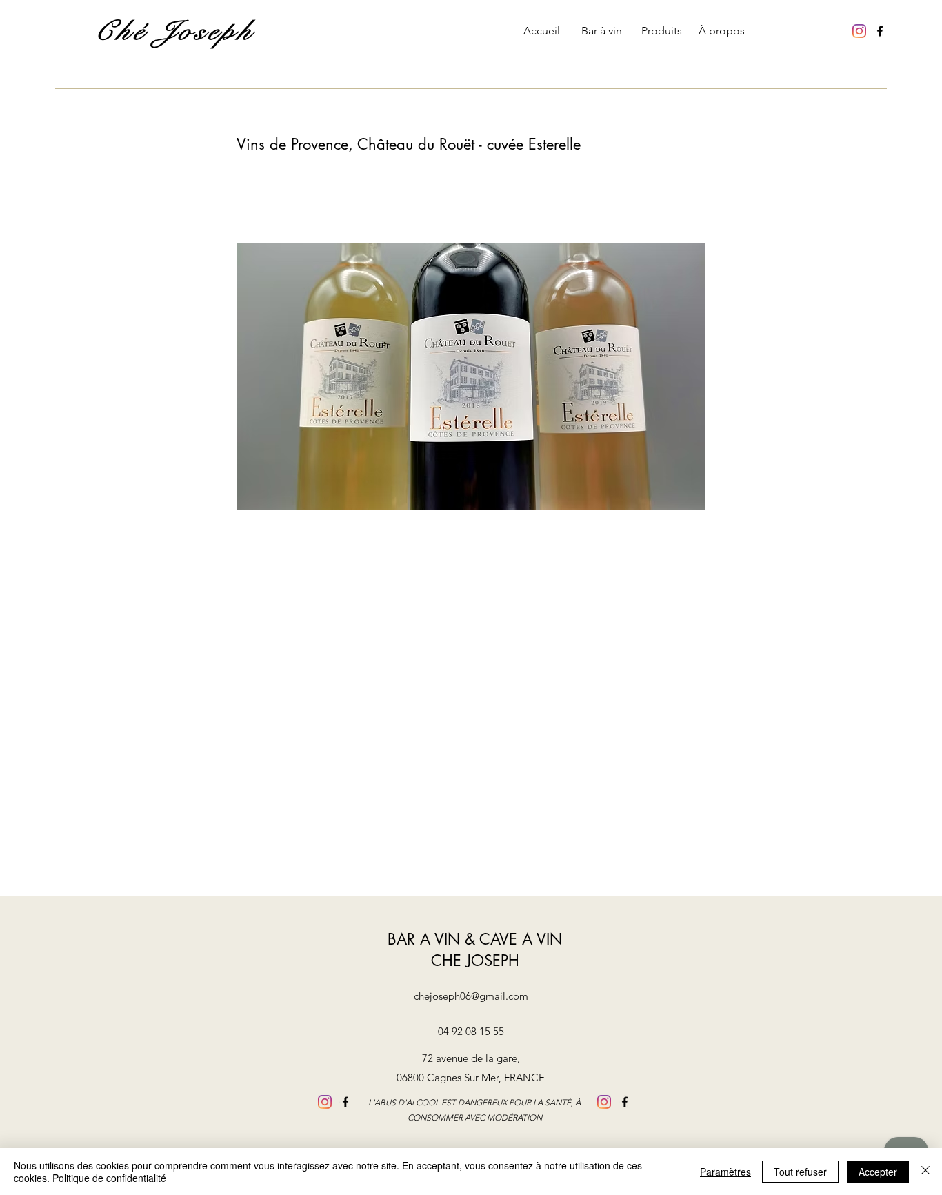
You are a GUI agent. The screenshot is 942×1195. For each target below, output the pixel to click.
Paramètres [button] (725, 1171)
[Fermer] (925, 1171)
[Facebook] (880, 31)
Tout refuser (800, 1171)
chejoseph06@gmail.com (471, 996)
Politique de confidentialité (109, 1178)
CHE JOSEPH (475, 960)
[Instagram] (859, 31)
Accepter (878, 1171)
